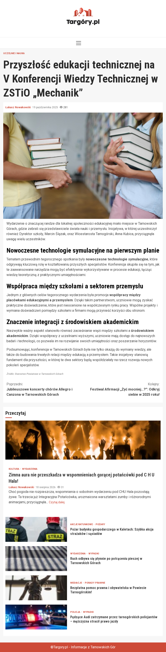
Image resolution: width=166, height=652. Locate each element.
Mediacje (76, 583)
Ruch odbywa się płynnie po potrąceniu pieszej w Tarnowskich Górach (36, 558)
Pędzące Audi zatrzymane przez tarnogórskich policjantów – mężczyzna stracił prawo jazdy (36, 617)
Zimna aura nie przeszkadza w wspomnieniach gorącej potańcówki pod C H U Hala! (83, 440)
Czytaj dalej (57, 502)
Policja (75, 612)
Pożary (100, 524)
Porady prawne (95, 583)
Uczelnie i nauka (14, 53)
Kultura (14, 469)
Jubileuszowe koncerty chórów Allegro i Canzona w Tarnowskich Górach (39, 389)
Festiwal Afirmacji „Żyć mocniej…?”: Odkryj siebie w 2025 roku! (125, 389)
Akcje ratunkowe (81, 524)
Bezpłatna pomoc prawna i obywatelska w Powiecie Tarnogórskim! (36, 587)
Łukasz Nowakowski (18, 107)
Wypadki (93, 553)
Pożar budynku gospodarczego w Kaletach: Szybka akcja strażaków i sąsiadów (36, 529)
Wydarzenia (29, 469)
